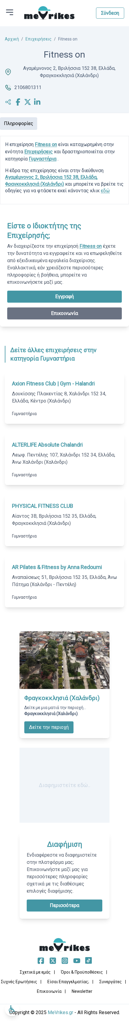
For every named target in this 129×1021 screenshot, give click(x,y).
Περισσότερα (64, 905)
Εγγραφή (64, 296)
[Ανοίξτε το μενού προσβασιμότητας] (12, 1009)
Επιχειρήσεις (39, 39)
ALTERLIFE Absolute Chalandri (47, 445)
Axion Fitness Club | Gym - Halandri (53, 383)
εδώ (105, 190)
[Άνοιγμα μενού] (9, 12)
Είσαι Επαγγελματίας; (68, 981)
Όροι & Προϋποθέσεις (82, 972)
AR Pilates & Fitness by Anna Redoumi (57, 567)
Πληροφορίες (18, 123)
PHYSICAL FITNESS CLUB (42, 506)
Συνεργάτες (110, 981)
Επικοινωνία (64, 313)
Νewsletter (82, 991)
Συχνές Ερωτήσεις (19, 981)
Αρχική (12, 39)
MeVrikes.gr (60, 1012)
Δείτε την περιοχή (49, 727)
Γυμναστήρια (42, 159)
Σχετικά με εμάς (35, 972)
